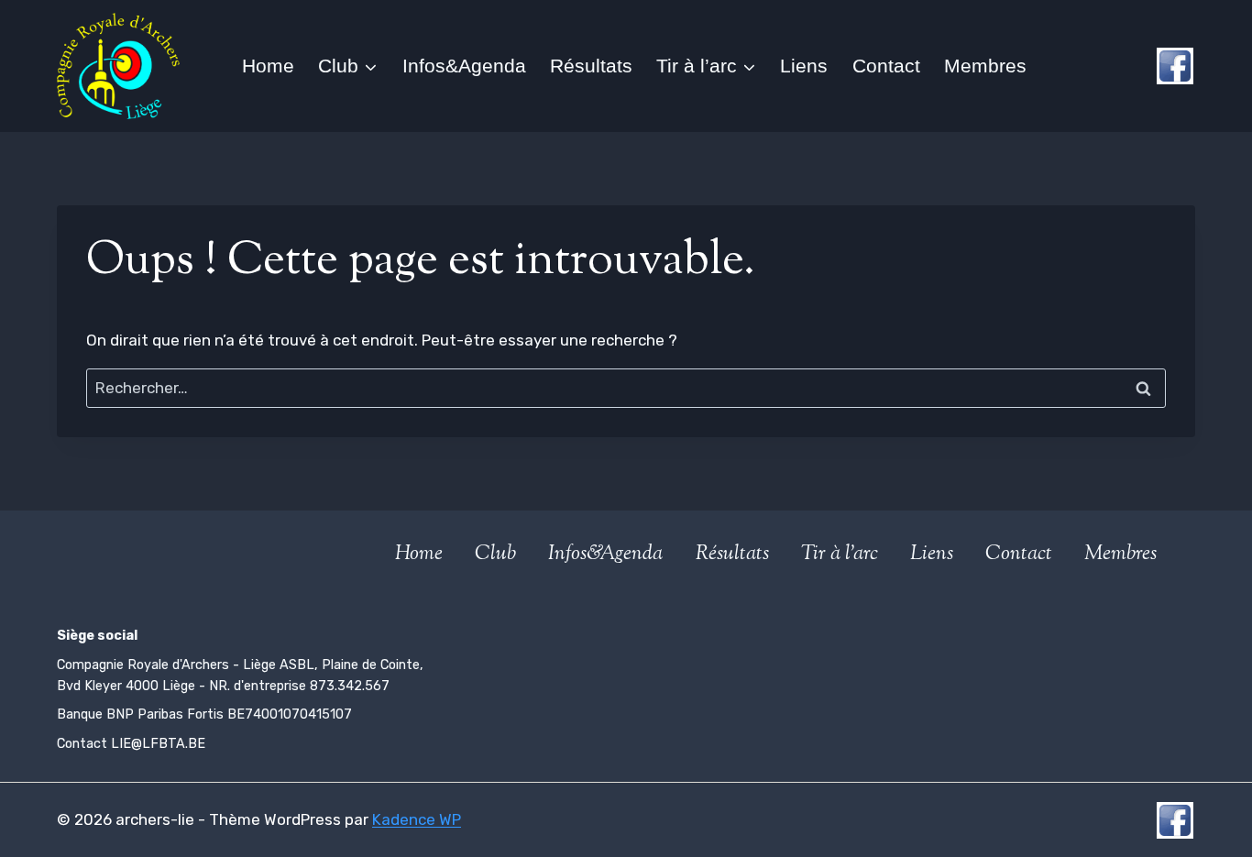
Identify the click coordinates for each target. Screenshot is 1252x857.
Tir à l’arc (839, 554)
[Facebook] (1175, 66)
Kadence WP (416, 819)
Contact (886, 65)
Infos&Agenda (464, 65)
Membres (985, 65)
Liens (804, 65)
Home (268, 65)
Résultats (591, 65)
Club (495, 554)
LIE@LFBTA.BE (158, 744)
